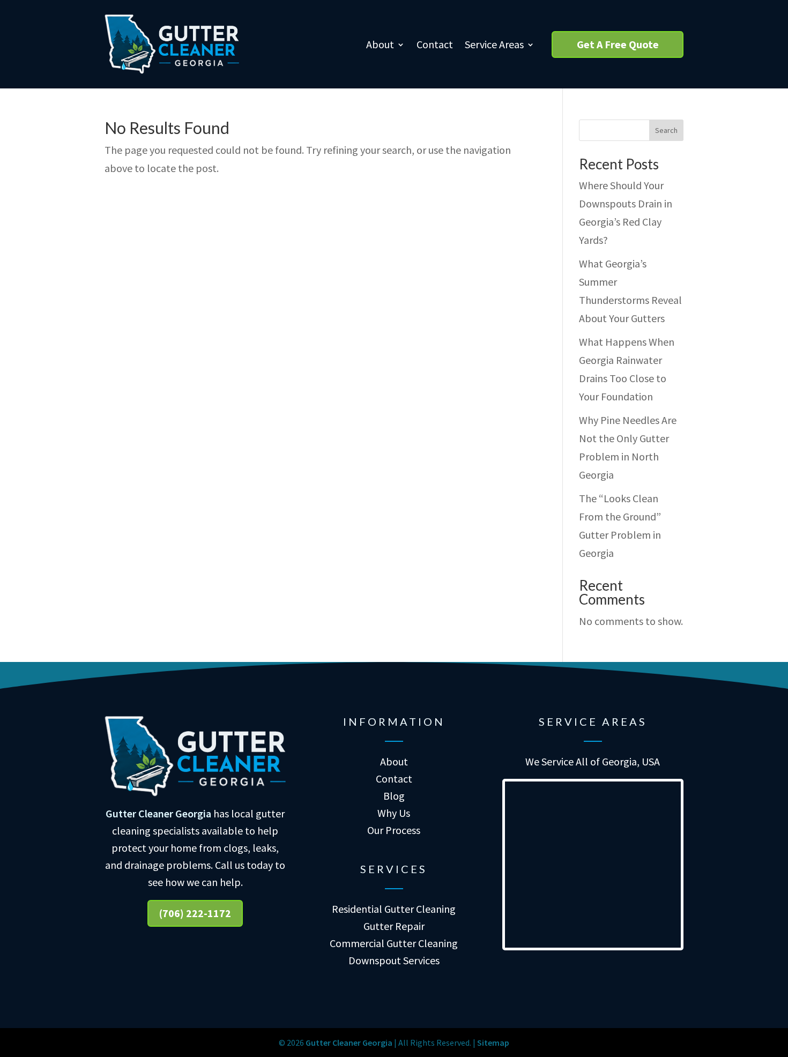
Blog (394, 795)
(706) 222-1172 (195, 913)
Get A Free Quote (618, 44)
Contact (435, 44)
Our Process (393, 830)
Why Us (393, 813)
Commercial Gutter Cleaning (394, 943)
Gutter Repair (394, 926)
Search (666, 130)
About (380, 44)
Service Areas (494, 44)
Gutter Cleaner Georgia (158, 813)
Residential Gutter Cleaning (394, 908)
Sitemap (493, 1042)
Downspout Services (394, 960)
